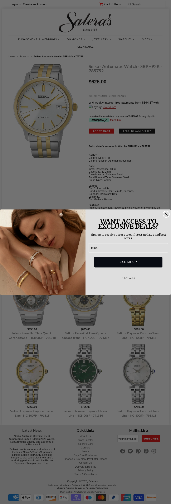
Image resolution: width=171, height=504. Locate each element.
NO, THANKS (128, 278)
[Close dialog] (166, 214)
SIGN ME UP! (128, 262)
